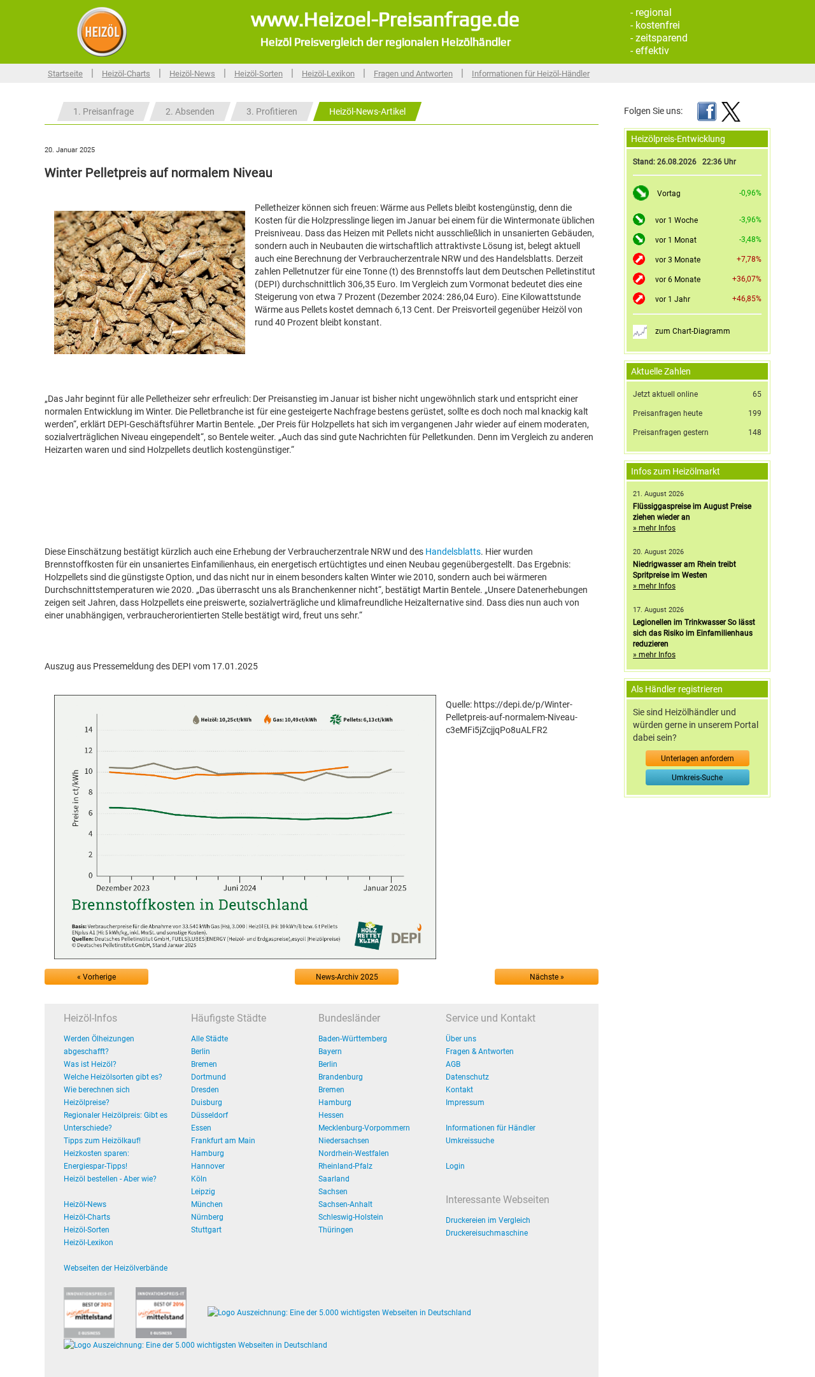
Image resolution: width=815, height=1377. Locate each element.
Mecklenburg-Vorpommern (364, 1128)
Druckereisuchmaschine (487, 1233)
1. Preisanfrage (103, 111)
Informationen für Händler (490, 1128)
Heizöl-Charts (126, 73)
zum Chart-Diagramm (692, 331)
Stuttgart (206, 1229)
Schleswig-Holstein (350, 1217)
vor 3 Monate (677, 259)
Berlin (200, 1051)
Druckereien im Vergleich (488, 1220)
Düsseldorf (209, 1115)
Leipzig (203, 1191)
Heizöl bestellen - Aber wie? (110, 1178)
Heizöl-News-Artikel (367, 111)
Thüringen (335, 1229)
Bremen (204, 1064)
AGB (453, 1064)
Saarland (334, 1178)
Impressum (465, 1102)
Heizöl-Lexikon (328, 73)
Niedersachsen (343, 1140)
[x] (731, 111)
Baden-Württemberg (352, 1038)
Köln (199, 1178)
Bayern (330, 1051)
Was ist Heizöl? (90, 1064)
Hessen (331, 1115)
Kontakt (459, 1089)
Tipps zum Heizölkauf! (102, 1140)
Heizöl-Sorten (258, 73)
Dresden (205, 1089)
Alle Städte (209, 1038)
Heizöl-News (192, 73)
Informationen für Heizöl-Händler (531, 73)
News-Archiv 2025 (347, 977)
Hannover (208, 1166)
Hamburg (207, 1153)
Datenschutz (467, 1077)
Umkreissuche (470, 1140)
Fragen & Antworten (480, 1051)
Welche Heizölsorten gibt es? (113, 1077)
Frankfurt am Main (223, 1140)
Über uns (461, 1038)
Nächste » (547, 977)
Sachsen (333, 1191)
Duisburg (206, 1102)
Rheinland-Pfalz (345, 1166)
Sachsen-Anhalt (345, 1204)
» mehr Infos (654, 528)
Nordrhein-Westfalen (353, 1153)
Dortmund (208, 1077)
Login (455, 1166)
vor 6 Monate (677, 279)
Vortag (669, 193)
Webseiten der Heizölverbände (115, 1268)
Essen (201, 1128)
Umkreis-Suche (697, 777)
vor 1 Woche (676, 220)
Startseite (65, 73)
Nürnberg (207, 1217)
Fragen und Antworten (413, 73)
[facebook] (706, 111)
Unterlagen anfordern (697, 758)
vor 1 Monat (676, 240)
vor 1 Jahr (672, 299)
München (207, 1204)
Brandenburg (340, 1077)
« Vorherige (96, 977)
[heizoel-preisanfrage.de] (101, 31)
